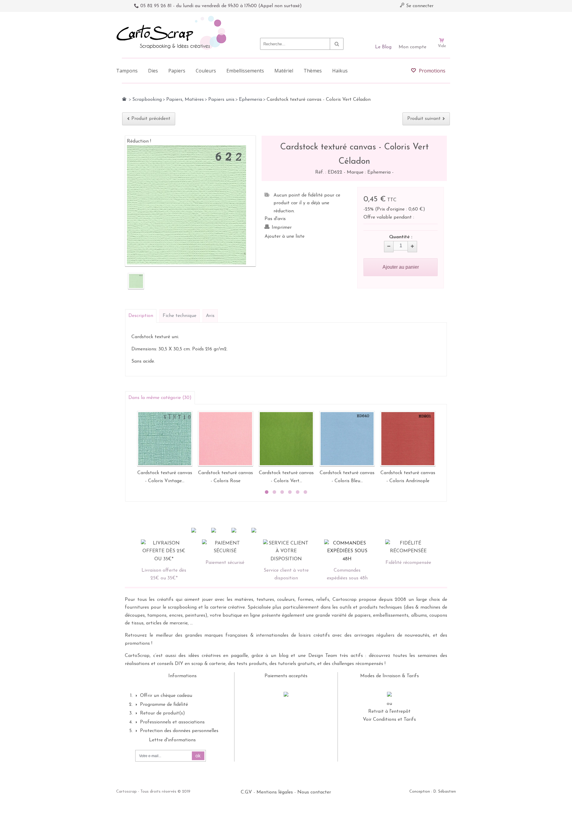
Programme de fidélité (164, 704)
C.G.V (246, 792)
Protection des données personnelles (179, 730)
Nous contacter (314, 792)
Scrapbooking (147, 99)
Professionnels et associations (172, 722)
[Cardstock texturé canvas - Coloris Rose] (225, 438)
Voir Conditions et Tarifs (389, 719)
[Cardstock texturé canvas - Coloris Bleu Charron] (347, 438)
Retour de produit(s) (162, 713)
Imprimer (282, 227)
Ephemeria (250, 99)
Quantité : (400, 237)
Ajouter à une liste (284, 236)
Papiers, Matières (185, 99)
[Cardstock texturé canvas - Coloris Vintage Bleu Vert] (164, 438)
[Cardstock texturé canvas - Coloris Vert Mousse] (286, 438)
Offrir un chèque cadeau (166, 695)
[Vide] (442, 23)
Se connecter (419, 6)
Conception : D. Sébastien (432, 791)
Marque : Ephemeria (369, 172)
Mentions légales (275, 792)
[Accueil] (124, 99)
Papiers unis (221, 99)
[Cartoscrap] (173, 18)
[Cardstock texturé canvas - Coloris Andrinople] (407, 438)
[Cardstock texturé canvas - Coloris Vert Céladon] (136, 281)
